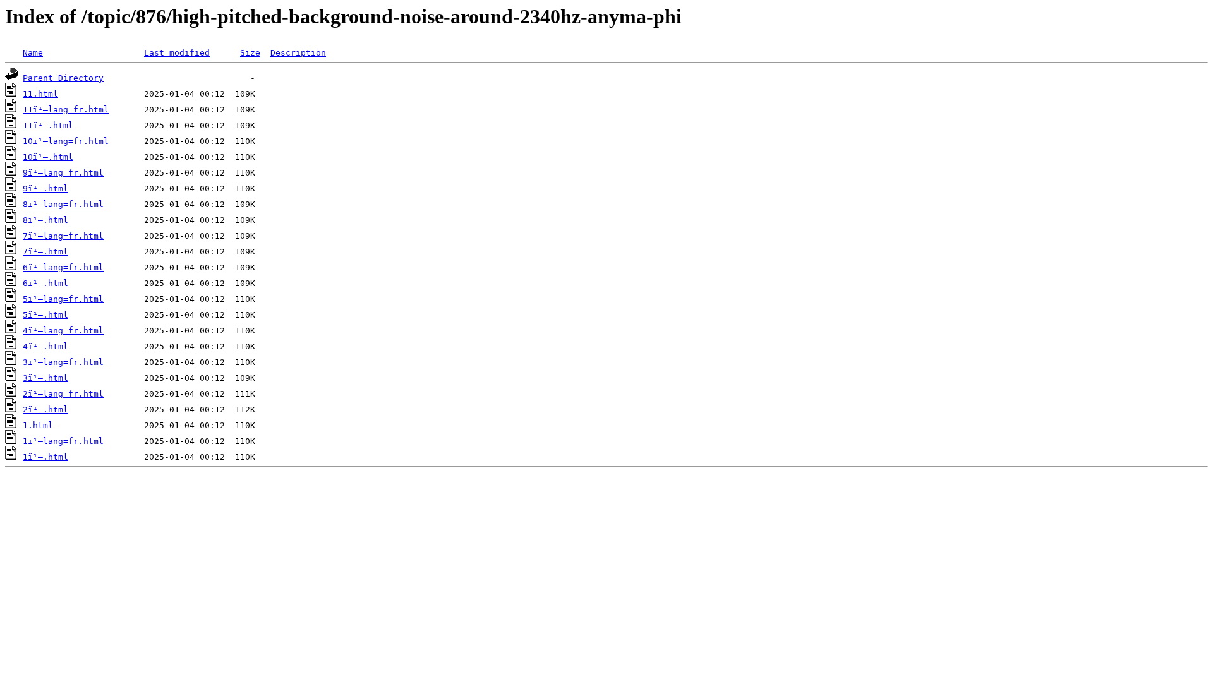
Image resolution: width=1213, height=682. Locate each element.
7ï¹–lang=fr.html (63, 236)
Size (250, 52)
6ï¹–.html (45, 283)
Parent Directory (63, 78)
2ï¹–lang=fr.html (63, 393)
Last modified (177, 52)
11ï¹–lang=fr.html (66, 109)
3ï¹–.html (45, 378)
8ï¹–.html (45, 220)
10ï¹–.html (48, 157)
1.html (38, 425)
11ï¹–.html (48, 125)
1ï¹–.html (45, 457)
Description (298, 52)
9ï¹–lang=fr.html (63, 172)
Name (33, 52)
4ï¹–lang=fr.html (63, 330)
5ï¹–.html (45, 315)
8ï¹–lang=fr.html (63, 204)
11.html (40, 94)
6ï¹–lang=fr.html (63, 267)
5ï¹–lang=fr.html (63, 299)
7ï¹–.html (45, 251)
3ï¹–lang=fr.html (63, 362)
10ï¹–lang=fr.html (66, 141)
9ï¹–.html (45, 188)
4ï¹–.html (45, 346)
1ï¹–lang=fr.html (63, 441)
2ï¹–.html (45, 409)
